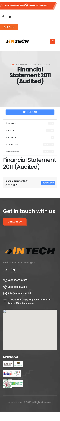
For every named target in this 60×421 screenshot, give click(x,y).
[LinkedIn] (10, 17)
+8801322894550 (38, 5)
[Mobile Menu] (52, 41)
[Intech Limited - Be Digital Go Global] (17, 41)
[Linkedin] (13, 270)
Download (30, 112)
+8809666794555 (14, 5)
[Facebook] (3, 17)
